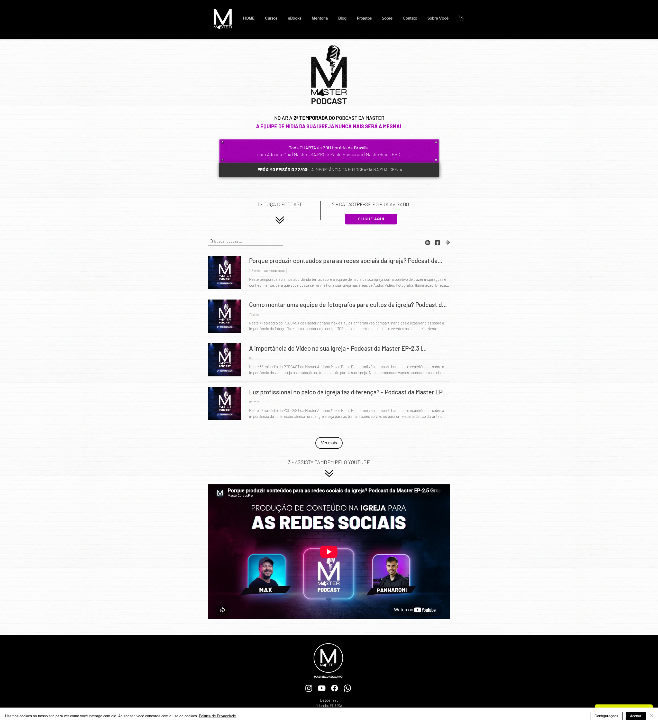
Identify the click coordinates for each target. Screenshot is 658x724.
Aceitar (635, 715)
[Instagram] (308, 688)
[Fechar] (652, 716)
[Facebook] (334, 688)
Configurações (606, 715)
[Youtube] (321, 688)
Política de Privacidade (217, 715)
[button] (296, 18)
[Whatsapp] (347, 688)
